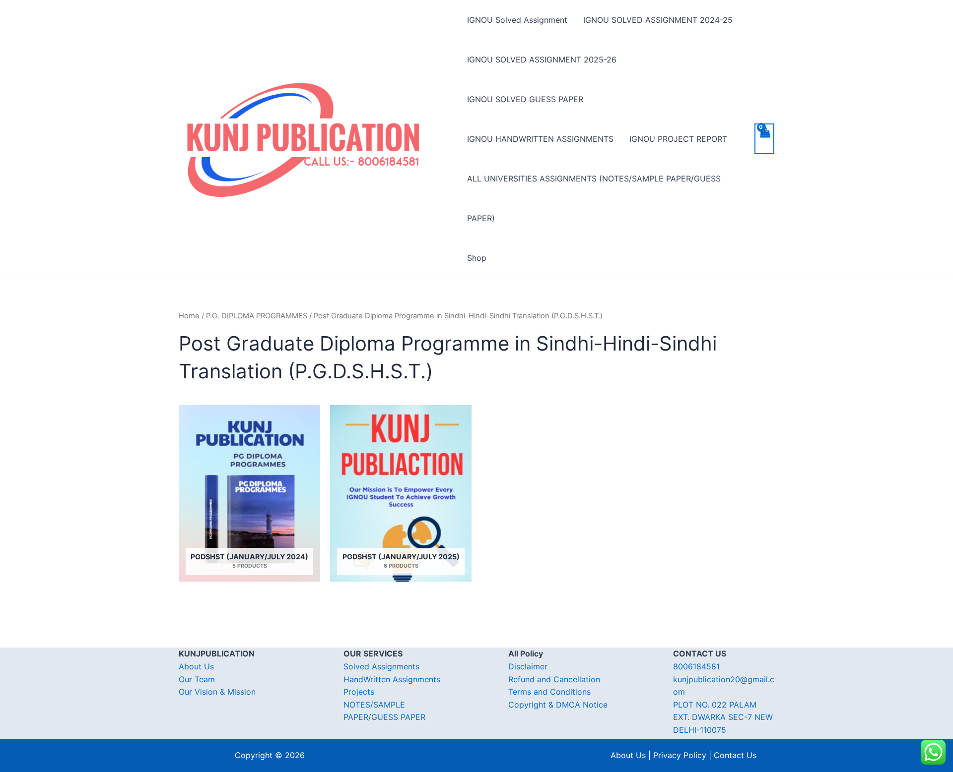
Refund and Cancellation (554, 679)
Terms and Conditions (549, 692)
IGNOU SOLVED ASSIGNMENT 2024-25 (658, 20)
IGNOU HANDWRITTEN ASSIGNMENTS (540, 139)
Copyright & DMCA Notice (558, 705)
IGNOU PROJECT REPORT (678, 139)
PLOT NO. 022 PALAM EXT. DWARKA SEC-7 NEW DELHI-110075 (723, 717)
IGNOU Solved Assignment (517, 20)
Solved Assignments (381, 666)
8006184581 (696, 666)
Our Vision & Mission (217, 692)
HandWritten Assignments (391, 679)
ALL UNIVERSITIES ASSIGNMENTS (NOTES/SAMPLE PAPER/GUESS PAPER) (594, 198)
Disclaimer (527, 666)
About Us (196, 666)
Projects (358, 692)
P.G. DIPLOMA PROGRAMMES (256, 315)
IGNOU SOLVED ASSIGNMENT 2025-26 (541, 59)
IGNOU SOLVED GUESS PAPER (525, 99)
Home (189, 315)
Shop (476, 258)
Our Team (197, 679)
